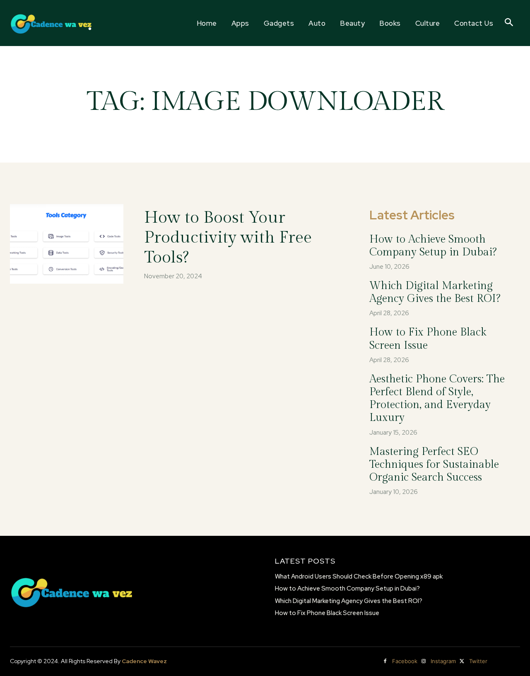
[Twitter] (462, 661)
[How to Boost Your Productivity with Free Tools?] (66, 244)
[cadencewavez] (51, 23)
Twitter (478, 661)
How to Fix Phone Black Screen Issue (327, 613)
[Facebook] (385, 661)
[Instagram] (423, 661)
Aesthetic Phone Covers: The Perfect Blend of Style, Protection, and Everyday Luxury (437, 398)
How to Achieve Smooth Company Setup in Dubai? (432, 245)
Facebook (404, 661)
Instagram (443, 661)
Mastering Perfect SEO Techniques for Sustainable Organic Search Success (434, 464)
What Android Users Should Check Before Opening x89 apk (359, 576)
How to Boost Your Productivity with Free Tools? (228, 237)
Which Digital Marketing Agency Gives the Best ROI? (434, 292)
